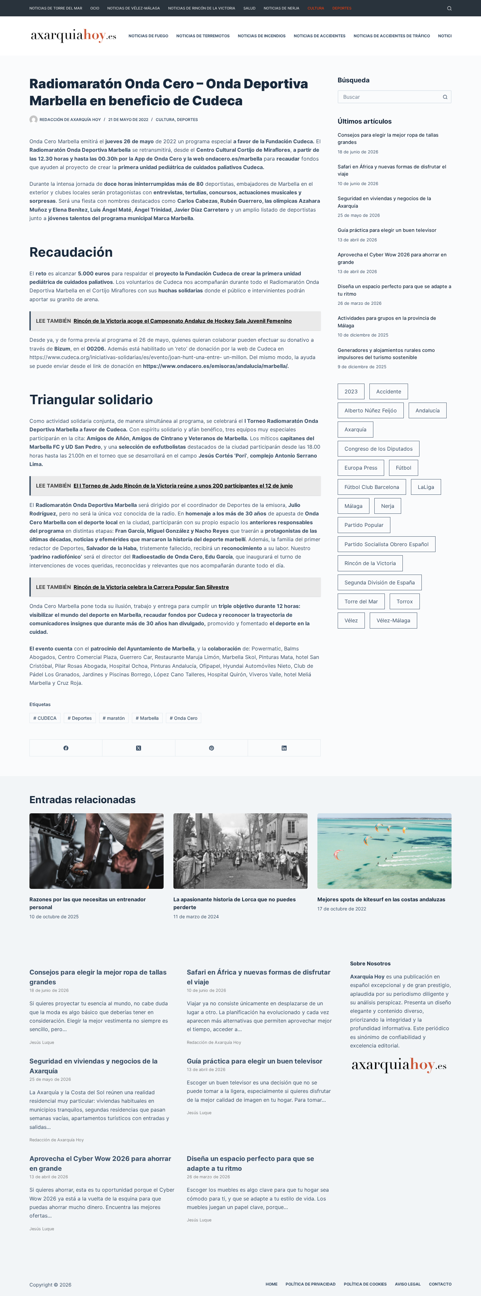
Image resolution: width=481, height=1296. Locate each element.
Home (271, 1284)
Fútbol (403, 467)
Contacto (440, 1284)
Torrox (405, 601)
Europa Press (361, 467)
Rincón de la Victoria (370, 563)
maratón (114, 718)
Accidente (388, 391)
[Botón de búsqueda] (445, 97)
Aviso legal (408, 1284)
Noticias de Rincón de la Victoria (201, 8)
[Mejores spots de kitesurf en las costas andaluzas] (384, 851)
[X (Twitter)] (138, 748)
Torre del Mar (361, 601)
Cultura (316, 8)
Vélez (351, 620)
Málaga (354, 506)
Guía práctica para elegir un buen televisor (387, 230)
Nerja (387, 506)
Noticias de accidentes (320, 35)
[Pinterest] (211, 748)
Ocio (94, 8)
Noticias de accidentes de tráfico (392, 35)
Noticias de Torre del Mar (55, 8)
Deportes (341, 8)
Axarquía (355, 429)
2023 (351, 391)
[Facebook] (66, 748)
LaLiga (426, 487)
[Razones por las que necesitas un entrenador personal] (96, 851)
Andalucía (428, 410)
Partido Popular (364, 525)
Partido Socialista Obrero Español (387, 544)
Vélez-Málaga (393, 620)
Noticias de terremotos (203, 35)
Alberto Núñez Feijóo (371, 410)
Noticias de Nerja (281, 8)
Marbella (147, 718)
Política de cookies (365, 1284)
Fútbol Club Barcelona (372, 487)
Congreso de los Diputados (379, 448)
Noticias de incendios (262, 35)
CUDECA (45, 718)
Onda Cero (183, 718)
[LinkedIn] (284, 748)
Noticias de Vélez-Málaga (133, 8)
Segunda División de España (380, 582)
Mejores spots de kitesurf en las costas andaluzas (381, 899)
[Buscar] (449, 8)
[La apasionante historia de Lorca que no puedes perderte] (240, 851)
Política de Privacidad (311, 1284)
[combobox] (388, 96)
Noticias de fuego (148, 35)
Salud (249, 8)
